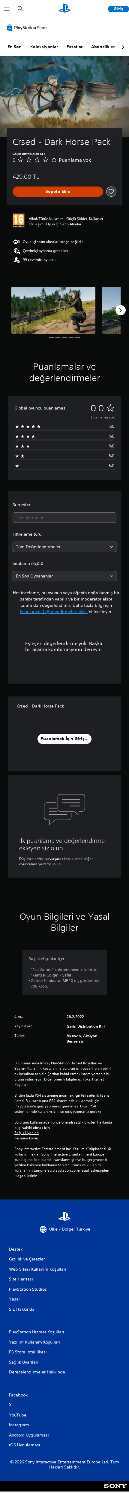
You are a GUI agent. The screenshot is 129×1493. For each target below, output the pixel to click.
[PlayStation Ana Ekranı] (64, 9)
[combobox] (64, 517)
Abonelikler (103, 46)
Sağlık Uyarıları (26, 1132)
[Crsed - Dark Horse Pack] (53, 310)
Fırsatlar (74, 46)
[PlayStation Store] (28, 27)
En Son (15, 46)
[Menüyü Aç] (7, 9)
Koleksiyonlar (44, 46)
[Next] (121, 310)
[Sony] (115, 1490)
